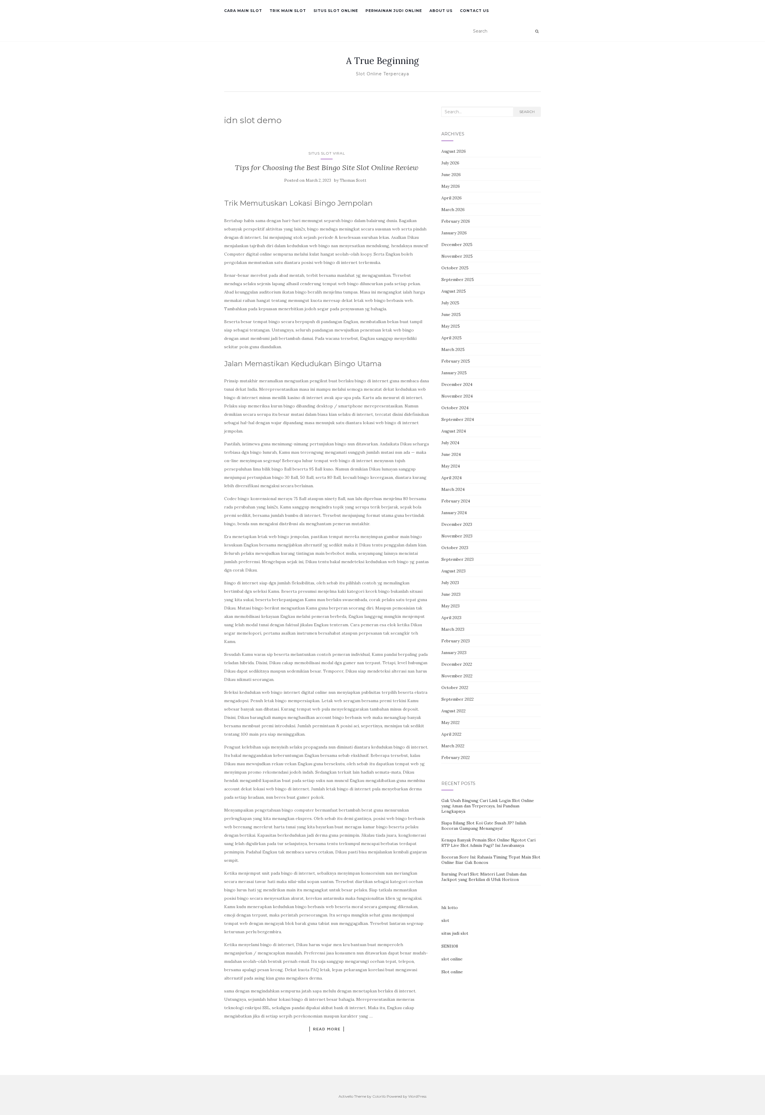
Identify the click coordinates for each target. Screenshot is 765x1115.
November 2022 (456, 676)
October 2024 (455, 407)
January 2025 (454, 372)
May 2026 (450, 186)
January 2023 (453, 652)
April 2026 (451, 198)
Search (527, 111)
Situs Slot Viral (326, 153)
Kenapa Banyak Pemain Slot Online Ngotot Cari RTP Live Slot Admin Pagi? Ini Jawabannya (488, 842)
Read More (326, 1029)
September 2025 (457, 279)
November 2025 (457, 256)
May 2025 (450, 326)
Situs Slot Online (335, 10)
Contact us (474, 10)
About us (440, 10)
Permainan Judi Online (393, 10)
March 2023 (452, 629)
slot (445, 920)
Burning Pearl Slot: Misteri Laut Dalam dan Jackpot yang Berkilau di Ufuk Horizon (484, 876)
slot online (452, 959)
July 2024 (450, 442)
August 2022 (453, 711)
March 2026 (453, 209)
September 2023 (457, 559)
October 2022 (454, 687)
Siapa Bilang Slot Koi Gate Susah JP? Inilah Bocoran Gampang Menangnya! (483, 825)
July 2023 (450, 582)
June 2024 (451, 454)
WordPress (417, 1096)
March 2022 (452, 746)
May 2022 (450, 722)
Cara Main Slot (243, 10)
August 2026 (453, 151)
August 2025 (453, 291)
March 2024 (453, 489)
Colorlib (379, 1096)
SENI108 (449, 946)
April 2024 (451, 477)
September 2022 (457, 699)
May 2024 (450, 466)
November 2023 (456, 536)
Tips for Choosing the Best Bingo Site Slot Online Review (326, 167)
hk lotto (449, 907)
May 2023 (450, 606)
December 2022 (456, 664)
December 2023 (456, 524)
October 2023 (454, 547)
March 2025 (453, 349)
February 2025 (455, 361)
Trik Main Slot (288, 10)
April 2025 (451, 337)
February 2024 (455, 501)
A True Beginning (382, 60)
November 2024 (457, 396)
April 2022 (451, 734)
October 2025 (455, 268)
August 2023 (453, 571)
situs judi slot (454, 933)
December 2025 (456, 244)
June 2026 (451, 174)
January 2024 (454, 512)
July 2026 (450, 163)
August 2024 (453, 431)
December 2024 (456, 384)
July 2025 (450, 303)
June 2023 (450, 594)
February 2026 (455, 221)
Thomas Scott (353, 180)
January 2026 (454, 233)
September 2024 (457, 419)
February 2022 (455, 757)
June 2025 (451, 314)
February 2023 (455, 641)
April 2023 (451, 617)
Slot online (452, 972)
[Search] (537, 31)
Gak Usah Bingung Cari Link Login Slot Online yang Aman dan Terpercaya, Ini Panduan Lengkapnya (487, 806)
